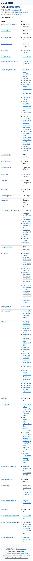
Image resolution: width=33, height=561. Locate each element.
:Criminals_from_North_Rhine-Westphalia (27, 141)
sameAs (6, 311)
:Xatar (26, 104)
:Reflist (26, 230)
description (6, 44)
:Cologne (27, 57)
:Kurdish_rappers (27, 301)
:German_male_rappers (27, 296)
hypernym (6, 307)
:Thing (26, 322)
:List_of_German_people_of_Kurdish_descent (27, 525)
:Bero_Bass (27, 503)
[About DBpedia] (7, 3)
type (3, 322)
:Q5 (26, 347)
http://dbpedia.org (21, 12)
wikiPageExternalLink (9, 61)
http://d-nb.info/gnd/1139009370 (27, 434)
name (4, 189)
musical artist (17, 10)
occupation (6, 196)
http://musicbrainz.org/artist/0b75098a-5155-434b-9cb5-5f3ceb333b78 (27, 445)
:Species (27, 383)
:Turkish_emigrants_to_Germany (27, 127)
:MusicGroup (27, 389)
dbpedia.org (18, 14)
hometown (6, 57)
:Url (25, 236)
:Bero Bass (27, 406)
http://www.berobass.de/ (27, 63)
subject (4, 253)
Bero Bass (14, 6)
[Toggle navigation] (29, 2)
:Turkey (26, 82)
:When (26, 243)
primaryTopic (8, 537)
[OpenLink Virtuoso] (9, 549)
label (4, 181)
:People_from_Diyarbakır (27, 108)
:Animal (26, 354)
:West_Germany (27, 86)
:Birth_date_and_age (27, 220)
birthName (6, 161)
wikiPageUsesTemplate (10, 211)
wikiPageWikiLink (8, 70)
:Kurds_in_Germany (27, 117)
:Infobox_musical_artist (27, 226)
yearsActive (6, 247)
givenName (6, 479)
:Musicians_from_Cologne (27, 133)
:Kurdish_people (27, 149)
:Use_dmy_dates (27, 239)
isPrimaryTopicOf (8, 501)
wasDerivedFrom (8, 466)
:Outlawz (27, 102)
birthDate (5, 31)
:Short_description (27, 233)
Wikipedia (26, 553)
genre (4, 50)
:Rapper (26, 307)
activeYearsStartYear (9, 24)
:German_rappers (27, 122)
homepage (6, 486)
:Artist (26, 358)
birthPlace (6, 37)
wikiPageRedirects (10, 516)
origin (4, 200)
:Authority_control (27, 212)
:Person (26, 324)
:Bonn (26, 78)
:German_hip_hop (27, 51)
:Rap (25, 146)
